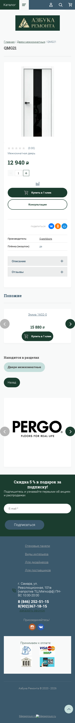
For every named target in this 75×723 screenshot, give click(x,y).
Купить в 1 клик (41, 192)
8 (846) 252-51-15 (33, 601)
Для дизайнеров (36, 562)
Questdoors (45, 238)
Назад (12, 382)
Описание (19, 261)
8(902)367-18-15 (32, 606)
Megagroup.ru (27, 716)
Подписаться (24, 525)
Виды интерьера (36, 554)
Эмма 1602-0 (37, 314)
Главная (9, 41)
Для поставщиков (38, 570)
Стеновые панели (37, 546)
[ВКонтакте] (51, 226)
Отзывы (18, 272)
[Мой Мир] (64, 226)
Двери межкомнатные (31, 41)
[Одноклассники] (58, 226)
